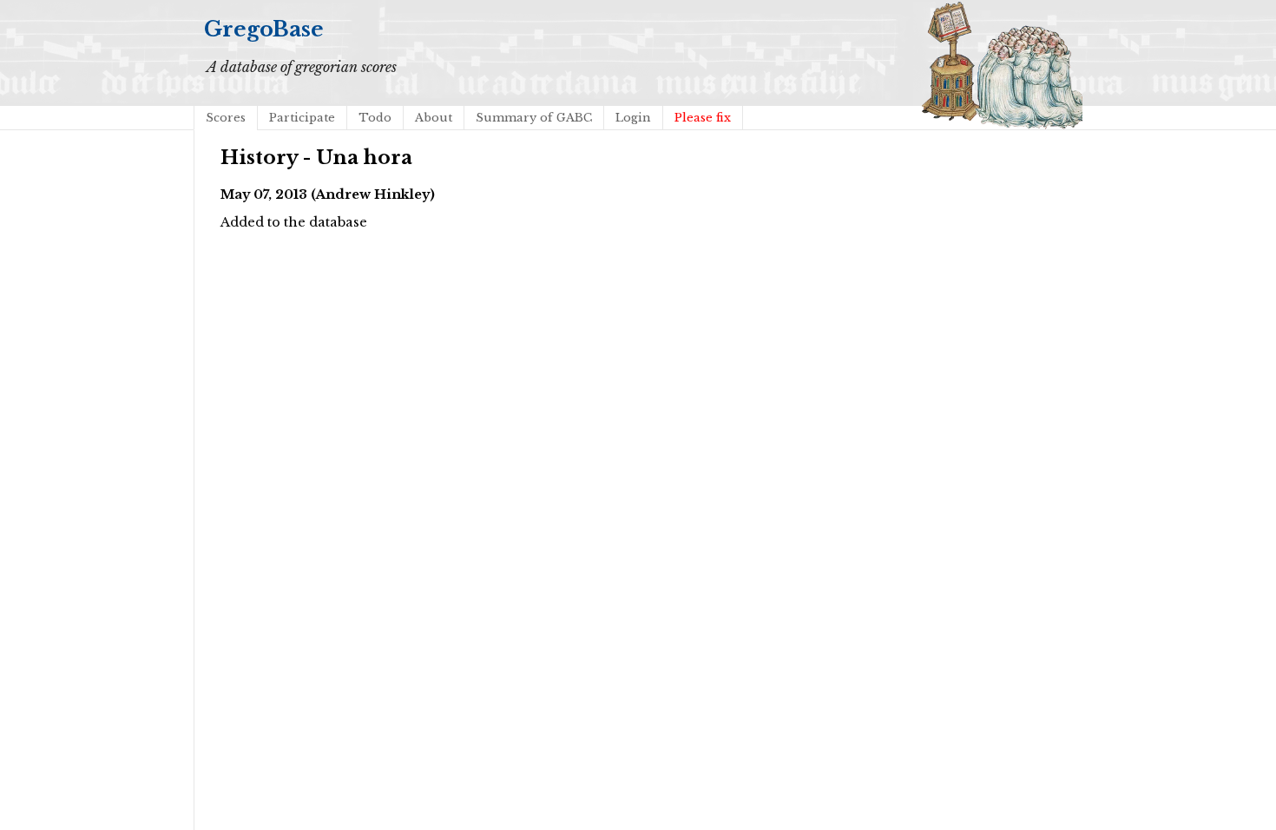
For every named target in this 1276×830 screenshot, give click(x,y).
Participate (302, 117)
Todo (374, 117)
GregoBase (264, 29)
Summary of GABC (534, 117)
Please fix (702, 117)
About (433, 117)
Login (633, 117)
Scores (226, 117)
